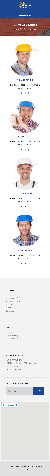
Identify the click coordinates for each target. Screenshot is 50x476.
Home (16, 29)
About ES (9, 304)
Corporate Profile (13, 298)
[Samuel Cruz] (29, 117)
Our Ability (10, 311)
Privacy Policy (29, 469)
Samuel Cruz (25, 137)
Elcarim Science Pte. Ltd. (17, 466)
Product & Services (13, 301)
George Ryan (25, 194)
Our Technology (12, 336)
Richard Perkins (25, 80)
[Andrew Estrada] (29, 230)
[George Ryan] (29, 174)
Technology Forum (13, 339)
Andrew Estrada (25, 250)
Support (9, 308)
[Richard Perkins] (29, 60)
